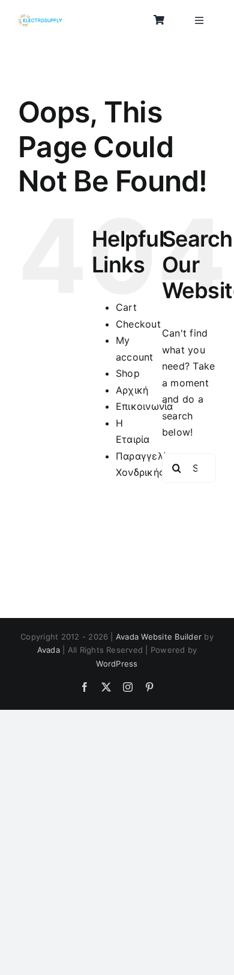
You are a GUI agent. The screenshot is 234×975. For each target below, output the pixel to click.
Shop (128, 373)
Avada (48, 650)
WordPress (116, 663)
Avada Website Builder (159, 636)
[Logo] (40, 19)
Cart (126, 307)
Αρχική (132, 390)
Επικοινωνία (144, 406)
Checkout (138, 324)
